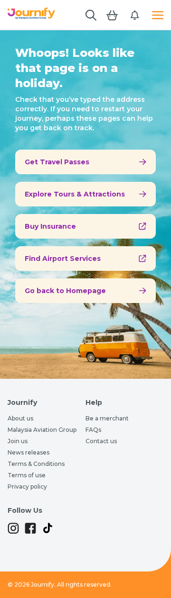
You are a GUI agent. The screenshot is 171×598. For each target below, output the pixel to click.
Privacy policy (27, 486)
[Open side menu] (157, 15)
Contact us (101, 441)
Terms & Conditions (36, 463)
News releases (28, 452)
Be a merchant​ (107, 418)
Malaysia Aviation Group (42, 429)
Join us (18, 441)
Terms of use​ (27, 475)
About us (20, 418)
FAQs (93, 429)
